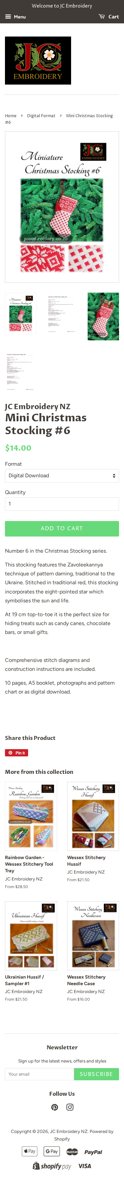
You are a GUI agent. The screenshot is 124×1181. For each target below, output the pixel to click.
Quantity (15, 492)
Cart (113, 17)
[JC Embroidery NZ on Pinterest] (54, 1108)
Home (11, 116)
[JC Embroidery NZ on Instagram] (69, 1108)
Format (13, 464)
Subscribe (96, 1074)
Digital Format (41, 116)
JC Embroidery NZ (69, 1131)
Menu (19, 17)
